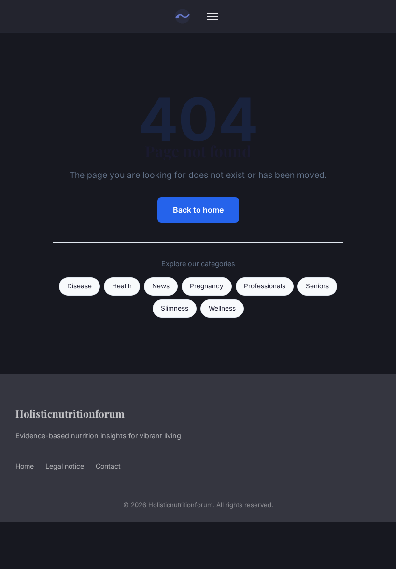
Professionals (264, 286)
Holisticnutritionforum (70, 413)
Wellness (222, 308)
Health (122, 286)
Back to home (198, 210)
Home (24, 466)
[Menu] (212, 16)
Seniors (317, 286)
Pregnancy (207, 286)
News (161, 286)
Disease (79, 286)
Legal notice (64, 466)
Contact (108, 466)
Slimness (174, 308)
